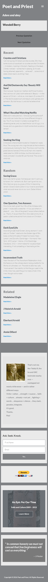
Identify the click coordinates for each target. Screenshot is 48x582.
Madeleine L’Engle (12, 297)
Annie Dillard (9, 332)
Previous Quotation (24, 36)
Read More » (7, 78)
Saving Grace (9, 176)
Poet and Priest (17, 6)
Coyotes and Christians (14, 58)
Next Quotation (24, 42)
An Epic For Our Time (24, 502)
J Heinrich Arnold (12, 308)
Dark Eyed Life (10, 227)
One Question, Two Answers (17, 203)
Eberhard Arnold (11, 320)
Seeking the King (11, 140)
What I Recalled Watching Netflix (20, 112)
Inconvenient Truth (12, 257)
